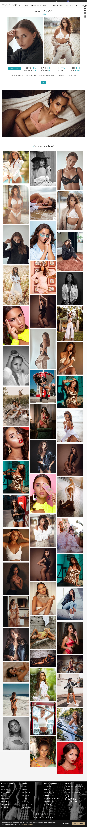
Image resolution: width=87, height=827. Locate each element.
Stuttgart (5, 804)
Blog (77, 5)
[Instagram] (85, 16)
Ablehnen (65, 823)
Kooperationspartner (52, 798)
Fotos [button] (43, 82)
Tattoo (24, 798)
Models (27, 5)
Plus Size (25, 795)
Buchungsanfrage (23, 1)
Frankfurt (5, 807)
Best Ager (26, 792)
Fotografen (48, 804)
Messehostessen (58, 5)
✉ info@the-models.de (58, 1)
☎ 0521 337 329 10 (45, 1)
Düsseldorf (5, 792)
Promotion (47, 790)
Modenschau (27, 804)
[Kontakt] (85, 6)
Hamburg (4, 790)
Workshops (70, 5)
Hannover (5, 801)
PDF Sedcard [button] (14, 68)
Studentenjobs (50, 795)
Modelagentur (36, 5)
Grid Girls (47, 787)
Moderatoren (47, 5)
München (4, 798)
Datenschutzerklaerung (27, 824)
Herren (25, 790)
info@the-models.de (74, 792)
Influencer (26, 807)
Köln (3, 795)
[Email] (85, 9)
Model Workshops (50, 801)
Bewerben (35, 1)
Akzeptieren (78, 823)
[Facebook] (85, 13)
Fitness (25, 801)
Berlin (3, 787)
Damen (24, 787)
